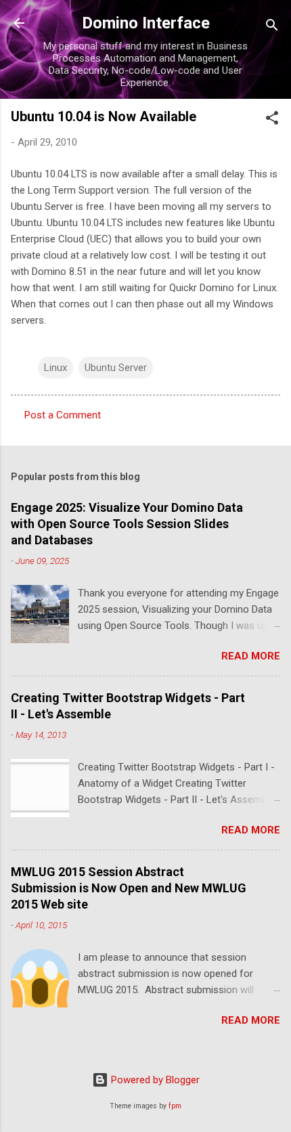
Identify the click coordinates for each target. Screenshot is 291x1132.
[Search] (272, 27)
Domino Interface (146, 23)
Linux (55, 368)
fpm (175, 1106)
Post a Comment (62, 415)
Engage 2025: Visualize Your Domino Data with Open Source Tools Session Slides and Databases (127, 523)
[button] (272, 120)
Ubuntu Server (116, 368)
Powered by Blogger (154, 1080)
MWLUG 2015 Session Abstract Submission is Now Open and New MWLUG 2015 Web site (128, 888)
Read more (250, 656)
